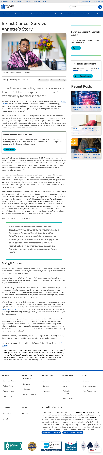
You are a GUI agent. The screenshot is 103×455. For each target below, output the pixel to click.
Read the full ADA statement (51, 432)
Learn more (9, 149)
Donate (44, 2)
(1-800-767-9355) (89, 71)
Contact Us (20, 2)
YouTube (25, 413)
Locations (28, 2)
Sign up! (76, 48)
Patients (6, 14)
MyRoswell (84, 2)
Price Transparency (90, 391)
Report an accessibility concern (73, 432)
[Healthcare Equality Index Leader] (32, 450)
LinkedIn (6, 419)
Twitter (24, 408)
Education (72, 14)
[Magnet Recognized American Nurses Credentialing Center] (13, 450)
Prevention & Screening (58, 80)
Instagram (7, 413)
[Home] (7, 9)
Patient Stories (43, 80)
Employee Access (89, 386)
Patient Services (9, 391)
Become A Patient (9, 381)
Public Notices (68, 399)
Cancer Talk (36, 2)
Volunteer (46, 391)
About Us (66, 381)
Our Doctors (4, 2)
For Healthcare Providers (91, 14)
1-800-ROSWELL (97, 2)
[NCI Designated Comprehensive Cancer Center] (71, 450)
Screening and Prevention (40, 14)
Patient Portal (8, 386)
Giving (45, 381)
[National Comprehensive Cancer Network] (51, 450)
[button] (100, 7)
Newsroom (67, 386)
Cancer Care (19, 14)
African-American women (11, 309)
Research (58, 14)
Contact (86, 381)
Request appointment (83, 76)
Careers (12, 2)
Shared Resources (30, 394)
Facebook (6, 408)
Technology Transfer (67, 392)
